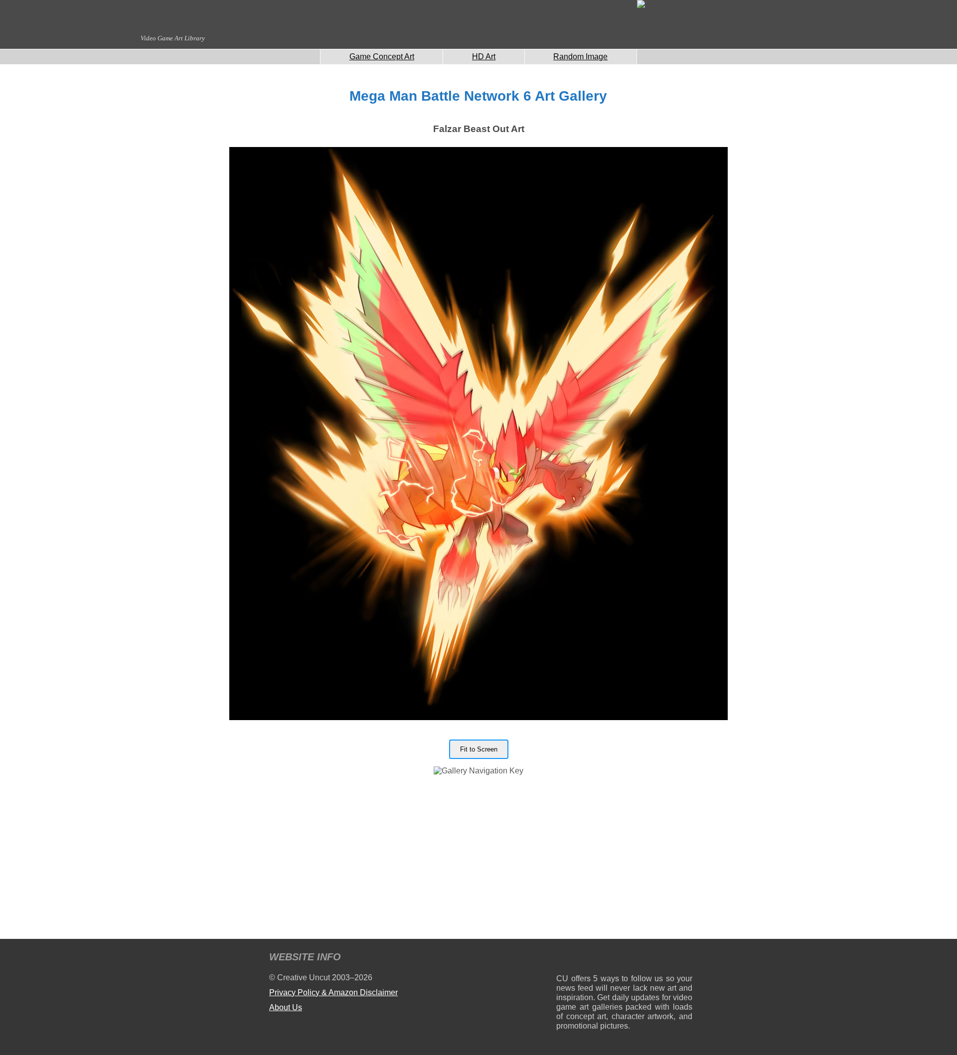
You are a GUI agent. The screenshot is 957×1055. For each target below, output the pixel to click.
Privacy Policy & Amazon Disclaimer (333, 992)
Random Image (580, 56)
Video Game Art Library (173, 38)
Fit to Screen (478, 749)
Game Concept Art (381, 56)
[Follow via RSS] (563, 958)
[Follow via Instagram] (594, 958)
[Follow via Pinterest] (685, 958)
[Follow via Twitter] (654, 958)
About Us (285, 1007)
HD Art (483, 56)
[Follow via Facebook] (624, 958)
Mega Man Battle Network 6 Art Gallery (478, 96)
